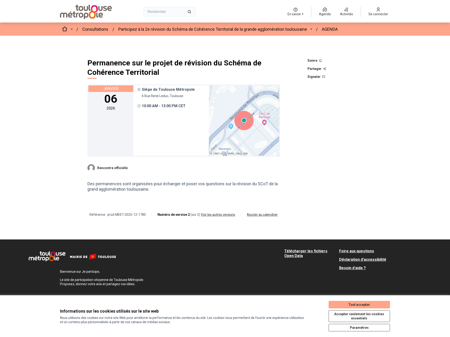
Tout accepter (359, 305)
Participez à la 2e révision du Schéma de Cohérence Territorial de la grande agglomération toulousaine (212, 29)
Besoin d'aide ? (352, 268)
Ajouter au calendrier (262, 214)
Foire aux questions (356, 251)
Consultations (95, 29)
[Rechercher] (189, 11)
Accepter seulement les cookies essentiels (359, 316)
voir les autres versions (218, 214)
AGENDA (330, 29)
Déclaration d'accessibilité (362, 259)
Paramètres (359, 327)
